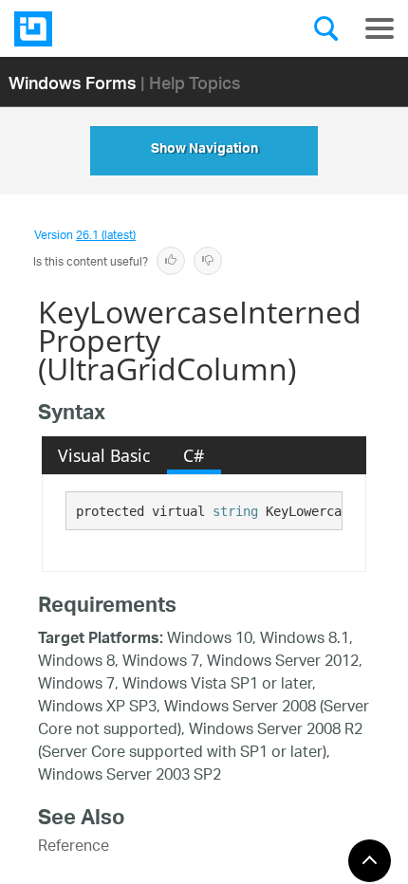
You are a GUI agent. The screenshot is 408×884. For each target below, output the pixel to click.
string (235, 511)
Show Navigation (204, 151)
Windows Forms (73, 82)
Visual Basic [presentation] (104, 455)
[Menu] (379, 28)
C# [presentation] (193, 455)
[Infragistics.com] (109, 28)
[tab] (104, 455)
